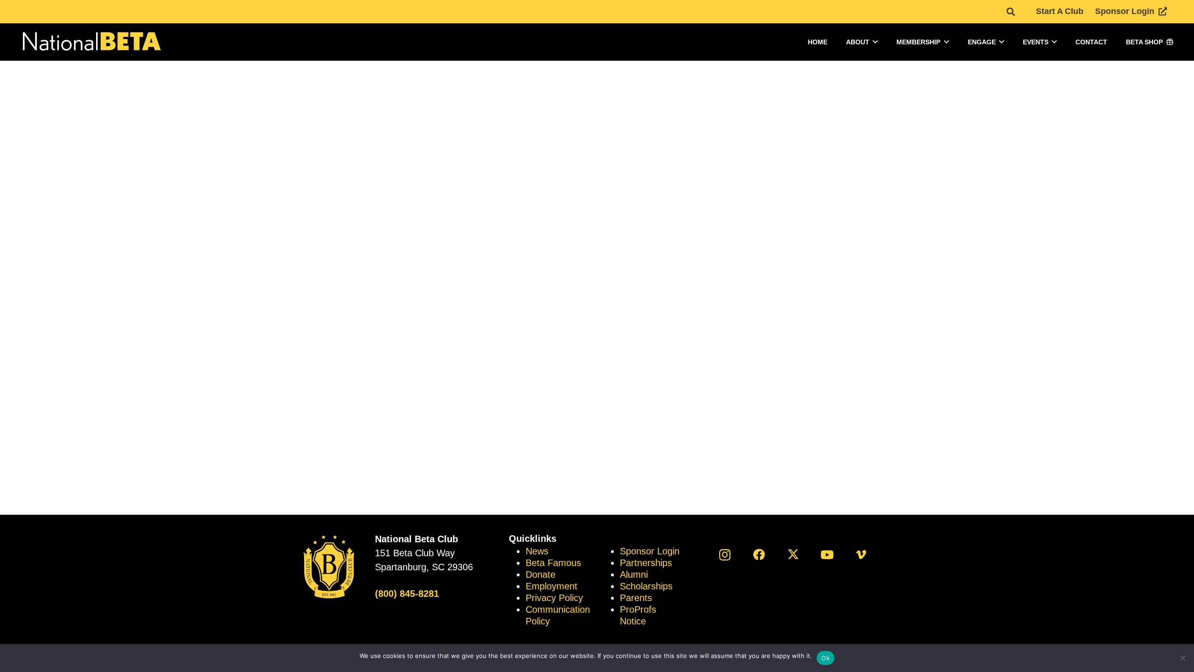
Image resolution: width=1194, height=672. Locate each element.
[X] (793, 554)
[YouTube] (827, 554)
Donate (540, 574)
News (537, 551)
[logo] (91, 42)
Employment (551, 586)
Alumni (634, 574)
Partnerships (646, 563)
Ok (825, 658)
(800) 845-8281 (407, 593)
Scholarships (646, 586)
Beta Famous (553, 563)
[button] (1010, 11)
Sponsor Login (650, 551)
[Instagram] (725, 554)
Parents (636, 598)
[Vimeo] (861, 554)
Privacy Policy (554, 598)
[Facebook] (759, 554)
